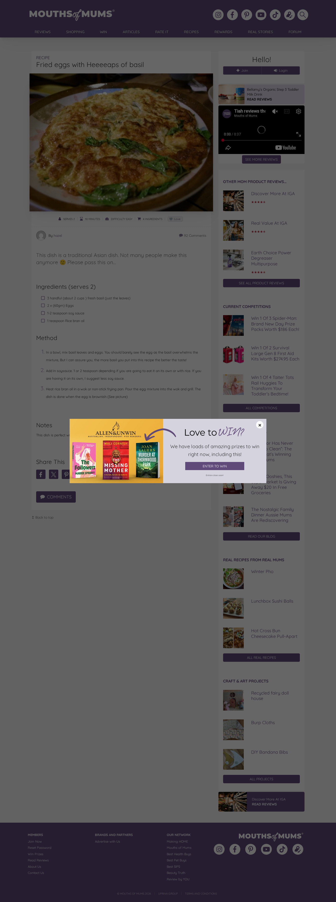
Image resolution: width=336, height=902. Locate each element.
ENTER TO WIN (215, 466)
